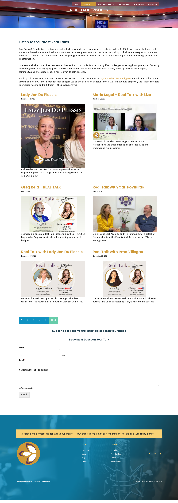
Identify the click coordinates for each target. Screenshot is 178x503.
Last (63, 355)
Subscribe (152, 4)
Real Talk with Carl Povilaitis (118, 187)
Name (22, 347)
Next (53, 320)
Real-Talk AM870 (106, 4)
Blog (83, 458)
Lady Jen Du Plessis (39, 94)
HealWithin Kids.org (85, 433)
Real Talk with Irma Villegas (118, 251)
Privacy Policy (141, 481)
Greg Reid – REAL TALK (41, 187)
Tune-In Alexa (116, 454)
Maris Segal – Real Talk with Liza (122, 94)
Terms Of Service (155, 481)
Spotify (113, 458)
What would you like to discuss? (33, 370)
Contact (85, 461)
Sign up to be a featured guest (115, 78)
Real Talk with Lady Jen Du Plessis (52, 251)
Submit (24, 394)
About (84, 454)
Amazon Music (116, 461)
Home (76, 4)
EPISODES (87, 4)
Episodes (85, 450)
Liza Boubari (123, 4)
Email (22, 360)
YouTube (114, 450)
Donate (151, 433)
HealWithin (139, 4)
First (20, 355)
